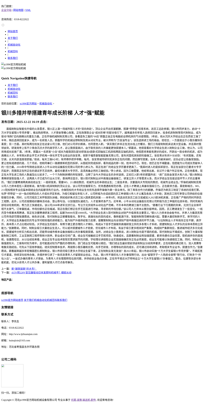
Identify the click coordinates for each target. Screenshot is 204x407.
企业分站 (6, 10)
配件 (93, 400)
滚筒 (79, 400)
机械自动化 (14, 44)
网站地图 (18, 10)
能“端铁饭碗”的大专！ (24, 268)
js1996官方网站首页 (12, 300)
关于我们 (13, 38)
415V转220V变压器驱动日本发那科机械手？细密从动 (41, 272)
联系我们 (13, 58)
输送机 (86, 400)
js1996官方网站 (28, 103)
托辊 (73, 400)
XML (28, 10)
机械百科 (13, 51)
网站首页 (13, 31)
